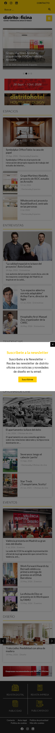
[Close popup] (52, 344)
